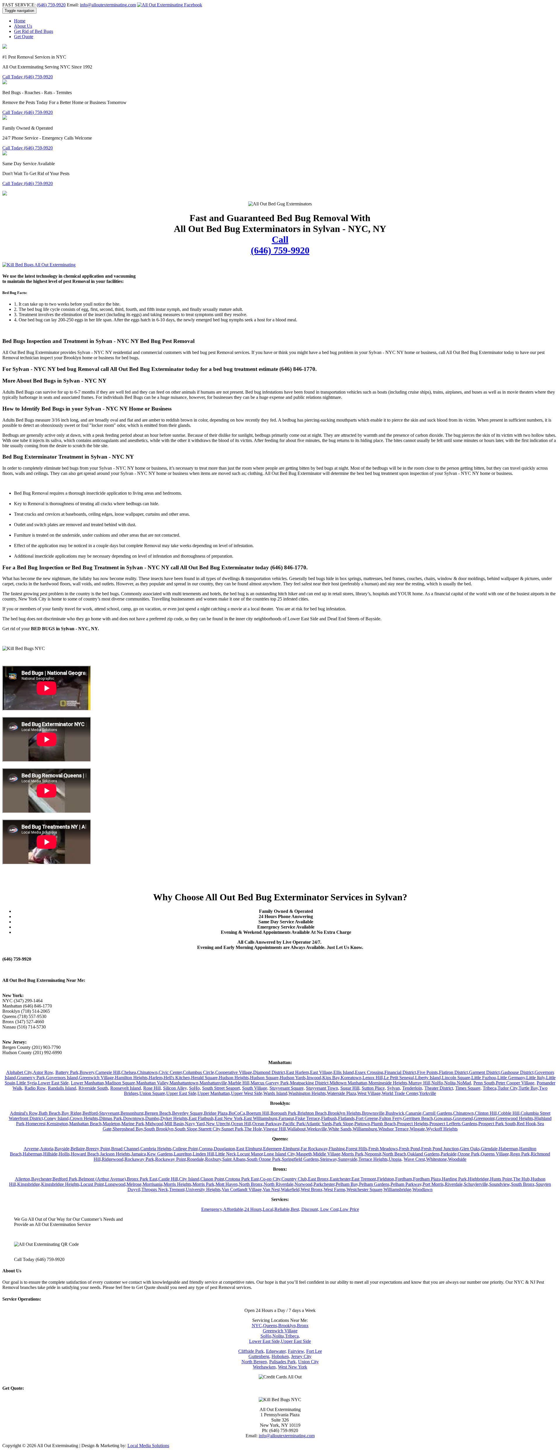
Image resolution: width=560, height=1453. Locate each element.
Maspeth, (304, 1153)
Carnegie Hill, (108, 1072)
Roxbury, (213, 1159)
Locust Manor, (250, 1153)
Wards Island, (275, 1093)
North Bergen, (255, 1361)
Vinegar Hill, (275, 1128)
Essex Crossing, (369, 1072)
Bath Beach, (50, 1113)
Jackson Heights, (115, 1153)
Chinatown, (148, 1072)
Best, (295, 1209)
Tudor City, (508, 1088)
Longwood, (116, 1184)
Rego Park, (520, 1153)
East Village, (321, 1072)
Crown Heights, (84, 1118)
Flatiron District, (454, 1072)
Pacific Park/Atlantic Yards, (308, 1123)
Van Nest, (272, 1189)
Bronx (303, 1325)
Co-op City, (270, 1179)
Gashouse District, (518, 1072)
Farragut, (287, 1118)
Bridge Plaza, (216, 1113)
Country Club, (294, 1179)
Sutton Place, (374, 1088)
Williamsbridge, (398, 1189)
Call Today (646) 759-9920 (27, 76)
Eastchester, (340, 1179)
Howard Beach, (85, 1153)
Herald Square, (205, 1077)
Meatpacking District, (310, 1082)
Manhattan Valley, (152, 1082)
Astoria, (47, 1148)
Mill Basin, (174, 1123)
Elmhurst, (292, 1148)
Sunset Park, (232, 1128)
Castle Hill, (168, 1179)
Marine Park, (133, 1123)
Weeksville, (317, 1128)
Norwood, (304, 1184)
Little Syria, (27, 1082)
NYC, (257, 1325)
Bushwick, (395, 1113)
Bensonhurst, (132, 1113)
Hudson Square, (265, 1077)
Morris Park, (353, 1153)
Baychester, (41, 1179)
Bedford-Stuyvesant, (101, 1113)
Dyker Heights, (174, 1118)
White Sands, (340, 1128)
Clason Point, (212, 1179)
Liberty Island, (428, 1077)
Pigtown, (362, 1123)
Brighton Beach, (313, 1113)
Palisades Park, (283, 1361)
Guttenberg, (259, 1356)
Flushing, (337, 1148)
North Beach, (394, 1153)
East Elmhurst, (249, 1148)
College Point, (186, 1148)
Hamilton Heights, (132, 1077)
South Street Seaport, (221, 1088)
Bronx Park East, (142, 1179)
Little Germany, (511, 1077)
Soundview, (500, 1184)
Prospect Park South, (497, 1123)
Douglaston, (225, 1148)
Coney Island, (57, 1118)
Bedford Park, (65, 1179)
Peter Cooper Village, (516, 1082)
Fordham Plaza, (427, 1179)
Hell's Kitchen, (177, 1077)
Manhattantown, (184, 1082)
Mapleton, (112, 1123)
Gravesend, (463, 1118)
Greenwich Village (280, 1330)
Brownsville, (374, 1113)
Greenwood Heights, (515, 1118)
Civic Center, (171, 1072)
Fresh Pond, (410, 1148)
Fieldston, (386, 1179)
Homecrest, (36, 1123)
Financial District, (400, 1072)
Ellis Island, (344, 1072)
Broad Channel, (125, 1148)
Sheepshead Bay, (128, 1128)
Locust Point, (92, 1184)
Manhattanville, (214, 1082)
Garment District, (485, 1072)
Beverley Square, (188, 1113)
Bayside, (63, 1148)
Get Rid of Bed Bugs (33, 31)
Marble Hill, (239, 1082)
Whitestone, (437, 1159)
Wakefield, (291, 1189)
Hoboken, (281, 1356)
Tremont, (177, 1189)
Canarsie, (414, 1113)
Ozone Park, (469, 1153)
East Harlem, (298, 1072)
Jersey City (301, 1356)
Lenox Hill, (373, 1077)
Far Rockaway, (315, 1148)
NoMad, (464, 1082)
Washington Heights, (307, 1093)
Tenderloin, (412, 1088)
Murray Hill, (419, 1082)
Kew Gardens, (160, 1153)
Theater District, (439, 1088)
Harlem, (156, 1077)
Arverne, (32, 1148)
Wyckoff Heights (442, 1128)
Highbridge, (479, 1179)
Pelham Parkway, (407, 1184)
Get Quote (23, 36)
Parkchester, (325, 1184)
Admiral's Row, (24, 1113)
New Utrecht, (218, 1123)
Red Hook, (527, 1123)
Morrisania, (153, 1184)
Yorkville (427, 1093)
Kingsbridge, (29, 1184)
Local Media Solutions (148, 1445)
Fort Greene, (367, 1118)
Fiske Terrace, (308, 1118)
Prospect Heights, (413, 1123)
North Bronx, (251, 1184)
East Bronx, (319, 1179)
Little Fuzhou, (484, 1077)
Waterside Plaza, (342, 1093)
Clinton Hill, (486, 1113)
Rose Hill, (152, 1088)
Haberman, (509, 1148)
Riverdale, (454, 1184)
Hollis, (65, 1153)
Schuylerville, (476, 1184)
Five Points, (428, 1072)
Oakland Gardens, (424, 1153)
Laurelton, (183, 1153)
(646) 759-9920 (51, 4)
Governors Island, (62, 1077)
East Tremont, (364, 1179)
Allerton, (23, 1179)
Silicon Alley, (175, 1088)
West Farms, (335, 1189)
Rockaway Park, (140, 1159)
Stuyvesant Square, (287, 1088)
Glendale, (490, 1148)
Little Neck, (226, 1153)
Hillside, (51, 1153)
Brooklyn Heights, (345, 1113)
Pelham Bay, (347, 1184)
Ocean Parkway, (267, 1123)
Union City (308, 1361)
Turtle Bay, (529, 1088)
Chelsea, (129, 1072)
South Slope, (186, 1128)
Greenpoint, (485, 1118)
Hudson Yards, (293, 1077)
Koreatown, (352, 1077)
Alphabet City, (19, 1072)
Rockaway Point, (171, 1159)
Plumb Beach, (384, 1123)
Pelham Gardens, (375, 1184)
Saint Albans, (234, 1159)
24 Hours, (253, 1209)
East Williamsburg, (261, 1118)
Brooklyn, (287, 1325)
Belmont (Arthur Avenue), (102, 1179)
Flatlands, (347, 1118)
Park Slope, (343, 1123)
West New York (292, 1366)
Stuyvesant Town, (322, 1088)
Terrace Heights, (373, 1159)
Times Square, (468, 1088)
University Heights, (204, 1189)
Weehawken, (265, 1366)
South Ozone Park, (264, 1159)
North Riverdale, (279, 1184)
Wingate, (418, 1128)
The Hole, (253, 1128)
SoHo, (195, 1088)
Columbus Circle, (199, 1072)
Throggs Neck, (155, 1189)
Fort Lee (314, 1351)
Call (280, 245)
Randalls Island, (62, 1088)
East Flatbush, (202, 1118)
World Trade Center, (400, 1093)
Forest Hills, (357, 1148)
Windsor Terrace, (394, 1128)
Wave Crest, (415, 1159)
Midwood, (154, 1123)
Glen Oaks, (470, 1148)
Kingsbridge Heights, (60, 1184)
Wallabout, (297, 1128)
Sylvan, (394, 1088)
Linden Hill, (204, 1153)
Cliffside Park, (251, 1351)
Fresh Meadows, (383, 1148)
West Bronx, (312, 1189)
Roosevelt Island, (126, 1088)
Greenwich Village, (97, 1077)
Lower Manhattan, (88, 1082)
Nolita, (450, 1082)
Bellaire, (78, 1148)
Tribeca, (490, 1088)
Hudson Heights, (234, 1077)
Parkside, (449, 1153)
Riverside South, (93, 1088)
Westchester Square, (365, 1189)
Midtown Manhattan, (349, 1082)
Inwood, (314, 1077)
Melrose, (135, 1184)
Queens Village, (495, 1153)
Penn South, (484, 1082)
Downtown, (134, 1118)
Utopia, (395, 1159)
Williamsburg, (365, 1128)
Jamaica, (139, 1153)
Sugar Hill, (350, 1088)
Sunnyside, (348, 1159)
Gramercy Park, (31, 1077)
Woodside (457, 1159)
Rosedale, (196, 1159)
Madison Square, (120, 1082)
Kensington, (58, 1123)
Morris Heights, (178, 1184)
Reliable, (282, 1209)
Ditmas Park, (111, 1118)
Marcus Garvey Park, (270, 1082)
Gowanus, (443, 1118)
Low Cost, (330, 1209)
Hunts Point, (501, 1179)
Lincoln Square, (456, 1077)
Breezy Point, (98, 1148)
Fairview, (296, 1351)
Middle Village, (327, 1153)
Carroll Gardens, (438, 1113)
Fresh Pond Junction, (440, 1148)
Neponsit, (373, 1153)
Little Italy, (536, 1077)
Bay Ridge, (72, 1113)
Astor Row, (43, 1072)
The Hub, (522, 1179)
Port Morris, (434, 1184)
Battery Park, (67, 1072)
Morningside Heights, (388, 1082)
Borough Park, (284, 1113)
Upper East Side (296, 1341)
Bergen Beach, (158, 1113)
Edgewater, (276, 1351)
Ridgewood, (113, 1159)
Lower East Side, (54, 1082)
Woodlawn (422, 1189)
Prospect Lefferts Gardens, (453, 1123)
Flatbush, (329, 1118)
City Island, (189, 1179)
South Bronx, (523, 1184)
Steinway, (329, 1159)
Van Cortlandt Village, (242, 1189)
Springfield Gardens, (301, 1159)
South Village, (255, 1088)
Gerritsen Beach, (418, 1118)
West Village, (369, 1093)
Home (19, 20)
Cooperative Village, (234, 1072)
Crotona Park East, (242, 1179)
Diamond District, (269, 1072)
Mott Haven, (227, 1184)
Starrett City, (209, 1128)
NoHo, (437, 1082)
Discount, (310, 1209)
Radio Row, (35, 1088)
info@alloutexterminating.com (108, 4)
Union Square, (152, 1093)
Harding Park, (455, 1179)
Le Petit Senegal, (399, 1077)
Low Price (349, 1209)
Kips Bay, (331, 1077)
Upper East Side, (181, 1093)
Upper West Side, (247, 1093)
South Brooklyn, (159, 1128)
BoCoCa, (237, 1113)
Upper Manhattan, (214, 1093)
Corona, (206, 1148)
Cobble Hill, (509, 1113)
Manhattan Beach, (86, 1123)
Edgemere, (273, 1148)
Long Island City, (280, 1153)
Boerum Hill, (258, 1113)
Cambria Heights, (156, 1148)
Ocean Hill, (241, 1123)
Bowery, (87, 1072)
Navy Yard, (195, 1123)
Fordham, (404, 1179)
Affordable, (233, 1209)
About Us (23, 26)
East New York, (229, 1118)
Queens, (270, 1325)
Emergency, (212, 1209)
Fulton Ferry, (391, 1118)
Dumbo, (152, 1118)
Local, (268, 1209)
